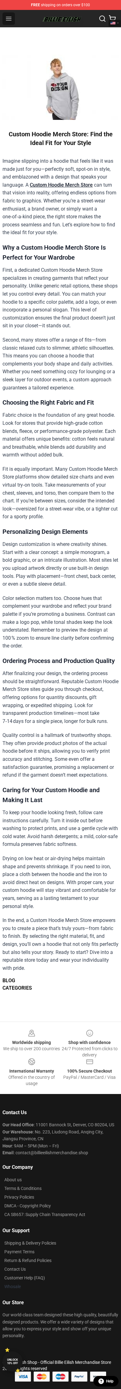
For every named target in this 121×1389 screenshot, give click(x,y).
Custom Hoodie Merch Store (61, 185)
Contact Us (15, 1269)
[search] (102, 18)
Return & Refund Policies (28, 1260)
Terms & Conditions (23, 1188)
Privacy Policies (19, 1197)
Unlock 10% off (12, 1361)
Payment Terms (19, 1251)
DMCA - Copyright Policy (27, 1205)
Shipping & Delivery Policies (30, 1243)
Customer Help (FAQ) (24, 1277)
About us (13, 1179)
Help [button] (110, 1381)
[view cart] (112, 18)
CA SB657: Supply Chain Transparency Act (44, 1214)
